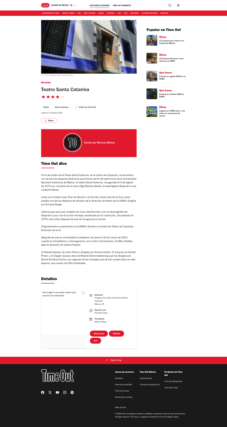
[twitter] (50, 392)
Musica (101, 13)
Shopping (110, 13)
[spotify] (72, 392)
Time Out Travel (171, 388)
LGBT (119, 13)
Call (95, 341)
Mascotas (164, 13)
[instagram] (64, 392)
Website (116, 334)
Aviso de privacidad (123, 385)
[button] (83, 293)
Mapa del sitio (120, 408)
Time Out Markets (122, 6)
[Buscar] (169, 5)
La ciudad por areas (149, 13)
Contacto (119, 378)
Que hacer (134, 13)
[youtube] (57, 392)
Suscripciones (146, 378)
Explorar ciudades (100, 6)
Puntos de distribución (150, 385)
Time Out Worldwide (173, 382)
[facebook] (42, 392)
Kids (125, 13)
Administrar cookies (123, 397)
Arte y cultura (89, 13)
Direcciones (99, 334)
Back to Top (116, 360)
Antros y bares (68, 13)
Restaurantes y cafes (50, 13)
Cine (79, 13)
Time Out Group (122, 391)
